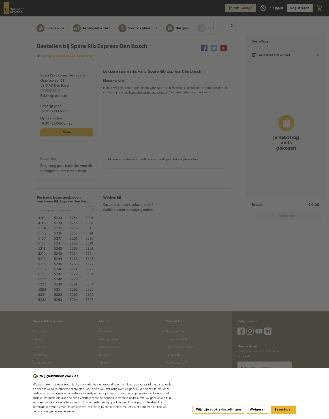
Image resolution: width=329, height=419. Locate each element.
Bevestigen (283, 409)
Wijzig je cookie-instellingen (218, 409)
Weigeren (257, 409)
